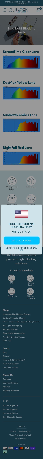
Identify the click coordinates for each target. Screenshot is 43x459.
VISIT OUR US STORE (21, 240)
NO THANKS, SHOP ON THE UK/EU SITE (21, 249)
